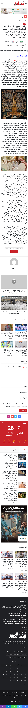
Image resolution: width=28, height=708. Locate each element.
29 (17, 680)
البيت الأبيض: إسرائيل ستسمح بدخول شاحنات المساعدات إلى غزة (10, 465)
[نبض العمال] (18, 3)
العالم (19, 20)
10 (10, 671)
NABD (23, 45)
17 (10, 674)
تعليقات (5, 450)
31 (10, 680)
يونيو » (21, 684)
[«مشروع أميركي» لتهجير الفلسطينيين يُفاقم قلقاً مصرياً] (22, 457)
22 (17, 677)
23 (14, 677)
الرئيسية (23, 20)
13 (25, 674)
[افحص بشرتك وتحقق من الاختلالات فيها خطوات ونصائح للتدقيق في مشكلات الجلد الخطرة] (22, 485)
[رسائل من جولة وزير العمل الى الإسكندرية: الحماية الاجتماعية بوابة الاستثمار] (7, 344)
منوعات (13, 657)
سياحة (16, 654)
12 (3, 671)
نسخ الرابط (14, 251)
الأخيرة (14, 450)
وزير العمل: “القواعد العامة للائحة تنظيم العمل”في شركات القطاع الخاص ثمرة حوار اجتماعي (7, 563)
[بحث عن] (26, 4)
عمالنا (9, 654)
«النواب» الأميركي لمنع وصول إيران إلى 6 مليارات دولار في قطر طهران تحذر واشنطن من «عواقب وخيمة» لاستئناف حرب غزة (9, 474)
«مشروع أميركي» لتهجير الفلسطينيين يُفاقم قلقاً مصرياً (10, 456)
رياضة (23, 654)
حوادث (9, 651)
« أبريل (25, 684)
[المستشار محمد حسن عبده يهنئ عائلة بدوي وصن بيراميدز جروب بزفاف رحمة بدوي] (7, 327)
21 (21, 677)
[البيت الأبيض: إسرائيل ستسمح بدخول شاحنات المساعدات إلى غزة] (22, 465)
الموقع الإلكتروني (23, 398)
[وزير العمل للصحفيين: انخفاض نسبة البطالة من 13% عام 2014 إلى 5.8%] (7, 576)
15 (17, 674)
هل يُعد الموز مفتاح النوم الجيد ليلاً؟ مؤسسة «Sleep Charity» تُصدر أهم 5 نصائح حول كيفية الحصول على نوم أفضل (9, 496)
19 (3, 674)
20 (25, 677)
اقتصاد (23, 651)
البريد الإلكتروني (23, 392)
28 (21, 680)
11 (6, 671)
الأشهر (23, 450)
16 (14, 674)
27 (25, 680)
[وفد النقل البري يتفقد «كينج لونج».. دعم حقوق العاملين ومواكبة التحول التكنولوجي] (21, 344)
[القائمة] (2, 4)
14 (21, 674)
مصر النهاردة (22, 657)
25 (6, 677)
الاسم (25, 386)
